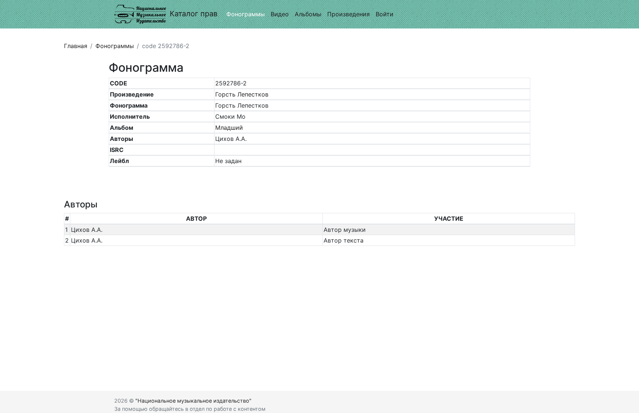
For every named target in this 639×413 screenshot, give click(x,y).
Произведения (348, 14)
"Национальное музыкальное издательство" (193, 400)
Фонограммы (245, 14)
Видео (280, 14)
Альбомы (308, 14)
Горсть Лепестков (241, 94)
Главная (75, 46)
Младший (229, 127)
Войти (384, 14)
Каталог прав (193, 13)
